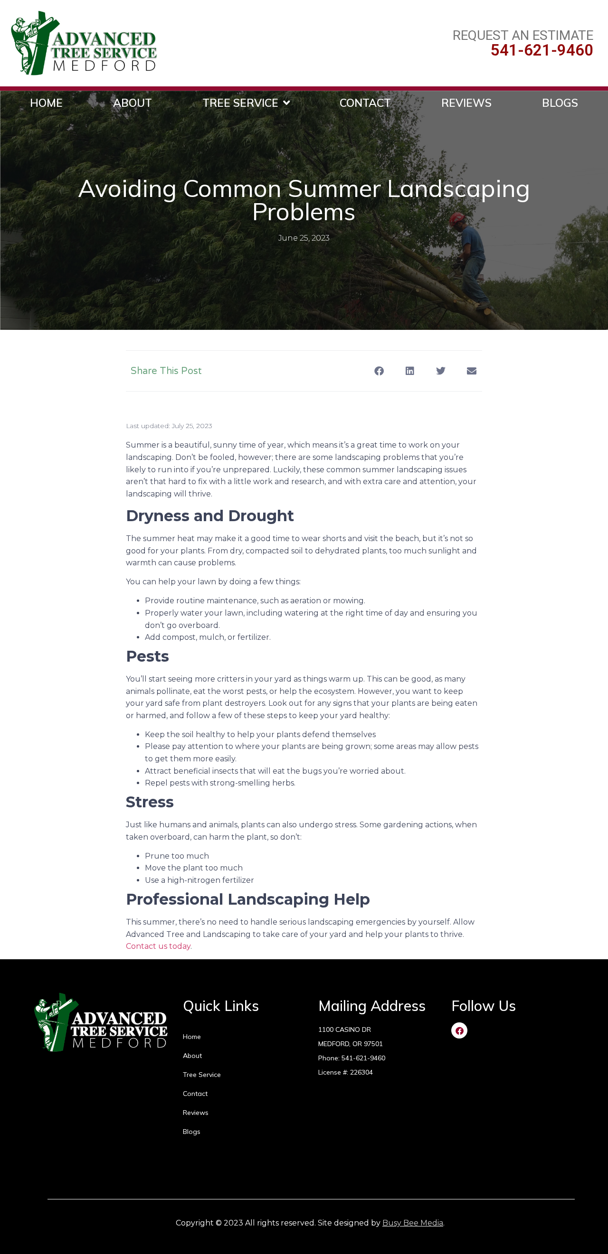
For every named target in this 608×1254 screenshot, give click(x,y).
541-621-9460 (542, 50)
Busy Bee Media (412, 1222)
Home (46, 103)
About (132, 103)
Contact (365, 103)
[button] (379, 371)
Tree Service (240, 103)
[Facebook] (459, 1030)
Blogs (560, 103)
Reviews (466, 103)
